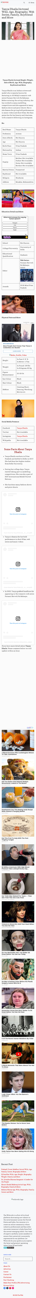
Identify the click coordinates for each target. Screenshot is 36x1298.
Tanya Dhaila (22, 428)
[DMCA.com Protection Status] (8, 1248)
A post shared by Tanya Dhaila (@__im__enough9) (18, 532)
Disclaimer (7, 1277)
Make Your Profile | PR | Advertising (16, 1283)
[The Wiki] (4, 3)
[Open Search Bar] (24, 3)
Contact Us (7, 1274)
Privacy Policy (8, 1285)
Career (5, 1272)
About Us (6, 1266)
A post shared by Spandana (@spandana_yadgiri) (18, 642)
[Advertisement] (18, 60)
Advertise (7, 1269)
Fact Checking (8, 1280)
